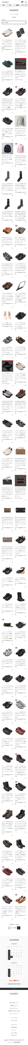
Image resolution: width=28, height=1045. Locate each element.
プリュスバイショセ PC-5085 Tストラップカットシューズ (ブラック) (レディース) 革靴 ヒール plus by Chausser (7, 910)
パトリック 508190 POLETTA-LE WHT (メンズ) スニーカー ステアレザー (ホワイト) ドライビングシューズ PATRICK (7, 462)
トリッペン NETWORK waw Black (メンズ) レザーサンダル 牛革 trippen (20, 661)
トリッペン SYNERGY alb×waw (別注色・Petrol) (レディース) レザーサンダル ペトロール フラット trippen (7, 74)
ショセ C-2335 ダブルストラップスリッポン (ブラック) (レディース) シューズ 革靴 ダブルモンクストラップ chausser (7, 434)
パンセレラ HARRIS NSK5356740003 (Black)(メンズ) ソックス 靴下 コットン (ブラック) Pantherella (20, 187)
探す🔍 (10, 5)
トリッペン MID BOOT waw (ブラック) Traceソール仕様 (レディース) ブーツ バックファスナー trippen (20, 607)
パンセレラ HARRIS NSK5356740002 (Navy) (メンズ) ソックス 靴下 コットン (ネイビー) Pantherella (7, 215)
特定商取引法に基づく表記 (14, 1010)
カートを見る (14, 1033)
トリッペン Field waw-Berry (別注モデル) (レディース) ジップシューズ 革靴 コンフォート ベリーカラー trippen (20, 741)
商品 (3, 5)
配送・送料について (14, 1002)
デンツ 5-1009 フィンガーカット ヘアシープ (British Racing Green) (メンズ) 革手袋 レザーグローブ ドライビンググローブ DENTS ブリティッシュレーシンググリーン (20, 45)
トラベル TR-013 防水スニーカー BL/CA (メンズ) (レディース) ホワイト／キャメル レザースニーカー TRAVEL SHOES (20, 882)
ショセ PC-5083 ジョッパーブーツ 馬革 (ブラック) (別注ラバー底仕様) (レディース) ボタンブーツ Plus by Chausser (20, 854)
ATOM (15, 1020)
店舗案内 (17, 5)
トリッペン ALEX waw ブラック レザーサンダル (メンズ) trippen (20, 324)
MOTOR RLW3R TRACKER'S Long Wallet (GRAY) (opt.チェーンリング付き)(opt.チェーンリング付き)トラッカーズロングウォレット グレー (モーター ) (7, 552)
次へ (18, 927)
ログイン (14, 1030)
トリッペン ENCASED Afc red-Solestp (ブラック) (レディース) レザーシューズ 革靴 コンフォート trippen (20, 797)
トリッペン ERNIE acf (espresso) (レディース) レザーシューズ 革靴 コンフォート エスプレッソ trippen (7, 769)
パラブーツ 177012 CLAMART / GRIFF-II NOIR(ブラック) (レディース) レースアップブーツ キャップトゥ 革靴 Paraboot (20, 769)
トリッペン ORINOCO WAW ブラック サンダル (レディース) (20, 580)
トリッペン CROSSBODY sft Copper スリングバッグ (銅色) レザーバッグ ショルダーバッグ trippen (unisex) (20, 296)
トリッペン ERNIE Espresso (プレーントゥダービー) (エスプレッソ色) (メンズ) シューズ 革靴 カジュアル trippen (20, 102)
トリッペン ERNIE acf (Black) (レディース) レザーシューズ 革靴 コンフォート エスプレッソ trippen (7, 131)
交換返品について (14, 1005)
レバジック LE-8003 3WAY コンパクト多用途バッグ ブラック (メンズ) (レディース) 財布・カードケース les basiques (7, 635)
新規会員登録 (14, 1027)
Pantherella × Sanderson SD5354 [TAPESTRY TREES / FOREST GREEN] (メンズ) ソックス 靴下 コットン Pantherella (20, 215)
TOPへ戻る (14, 989)
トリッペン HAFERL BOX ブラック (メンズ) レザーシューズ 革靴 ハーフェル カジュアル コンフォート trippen (20, 550)
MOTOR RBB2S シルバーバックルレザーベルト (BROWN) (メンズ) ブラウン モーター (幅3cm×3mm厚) (20, 74)
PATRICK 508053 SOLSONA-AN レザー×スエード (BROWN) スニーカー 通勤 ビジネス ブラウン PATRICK (20, 910)
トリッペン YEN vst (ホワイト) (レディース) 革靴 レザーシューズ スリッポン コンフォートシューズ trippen (20, 377)
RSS (12, 1020)
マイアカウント (14, 1024)
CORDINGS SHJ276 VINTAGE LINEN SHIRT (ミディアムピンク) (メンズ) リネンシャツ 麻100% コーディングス (20, 159)
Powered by (10, 1042)
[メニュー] (26, 2)
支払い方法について (14, 1008)
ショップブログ (14, 1017)
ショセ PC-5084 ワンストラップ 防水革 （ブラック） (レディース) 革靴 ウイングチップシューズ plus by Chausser (7, 854)
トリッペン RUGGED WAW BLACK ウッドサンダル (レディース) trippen (20, 634)
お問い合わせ (14, 1035)
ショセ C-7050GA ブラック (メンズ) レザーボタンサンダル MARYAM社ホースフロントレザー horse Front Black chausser (20, 267)
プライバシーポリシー (14, 1013)
